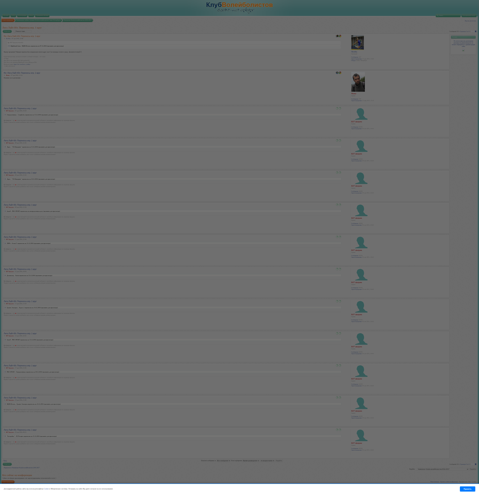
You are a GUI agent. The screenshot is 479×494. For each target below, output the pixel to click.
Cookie (46, 489)
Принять (468, 489)
